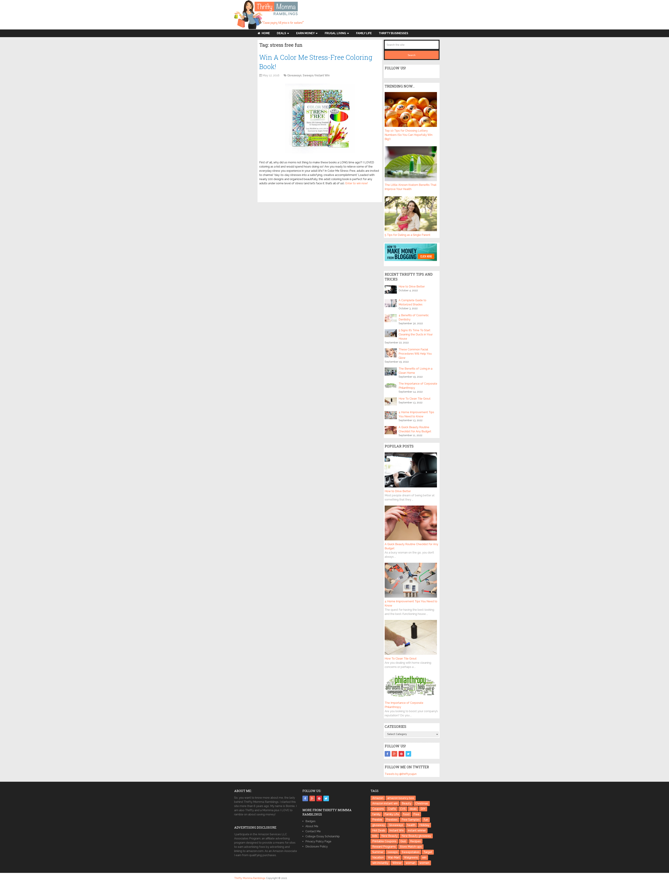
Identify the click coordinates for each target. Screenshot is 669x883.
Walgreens (411, 857)
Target (428, 852)
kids (374, 835)
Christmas (421, 803)
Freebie (377, 819)
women (424, 863)
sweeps (392, 852)
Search (412, 55)
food (406, 814)
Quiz (403, 841)
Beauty (406, 803)
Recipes (415, 841)
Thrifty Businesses (393, 33)
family (376, 814)
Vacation (378, 857)
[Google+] (394, 754)
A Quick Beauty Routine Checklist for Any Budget (415, 429)
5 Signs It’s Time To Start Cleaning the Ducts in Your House (416, 334)
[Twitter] (408, 754)
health (411, 825)
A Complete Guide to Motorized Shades (412, 302)
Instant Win (396, 830)
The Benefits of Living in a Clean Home (415, 370)
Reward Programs (384, 846)
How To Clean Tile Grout (414, 398)
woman (410, 863)
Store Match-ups (411, 846)
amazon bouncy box (400, 798)
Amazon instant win (385, 803)
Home (265, 33)
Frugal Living (335, 33)
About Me (311, 826)
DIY (423, 808)
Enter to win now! (356, 183)
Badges (310, 821)
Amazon (377, 798)
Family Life (364, 33)
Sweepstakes (411, 852)
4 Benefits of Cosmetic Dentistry (414, 317)
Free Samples (411, 819)
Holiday (424, 825)
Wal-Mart (394, 857)
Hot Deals (378, 830)
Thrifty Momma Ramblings (249, 878)
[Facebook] (387, 754)
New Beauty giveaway (416, 835)
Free (416, 814)
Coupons (378, 808)
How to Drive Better (412, 286)
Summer (377, 852)
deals (413, 808)
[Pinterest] (401, 754)
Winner (397, 863)
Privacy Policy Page (318, 841)
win (424, 857)
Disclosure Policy (316, 846)
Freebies (392, 819)
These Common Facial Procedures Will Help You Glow (415, 353)
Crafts (392, 808)
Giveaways (294, 75)
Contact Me (313, 831)
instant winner (417, 830)
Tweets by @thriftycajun (401, 774)
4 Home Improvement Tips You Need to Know (416, 414)
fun (426, 819)
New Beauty (389, 835)
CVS (403, 808)
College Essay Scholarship (322, 836)
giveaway (378, 825)
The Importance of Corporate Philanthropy (418, 385)
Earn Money (305, 33)
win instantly (380, 863)
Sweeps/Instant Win (316, 75)
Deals (281, 33)
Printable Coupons (384, 841)
